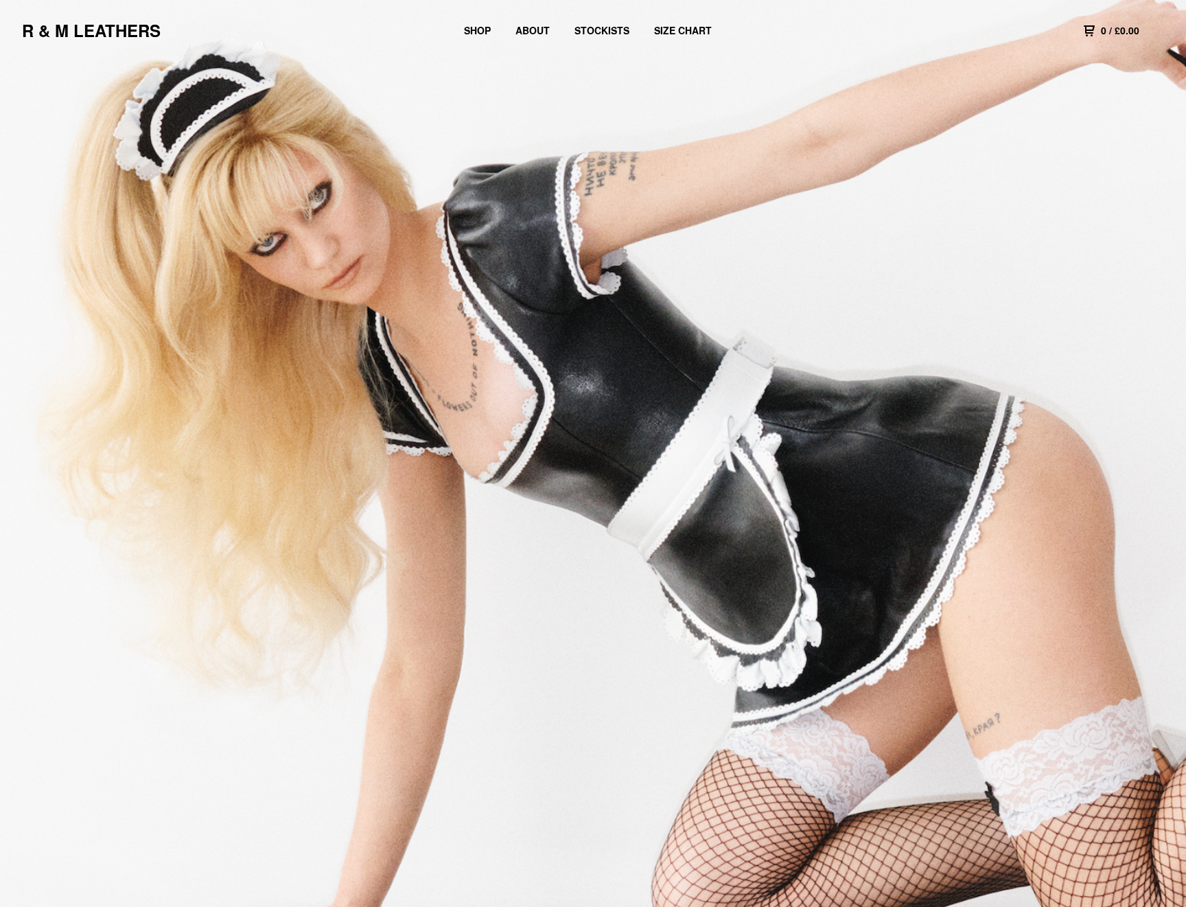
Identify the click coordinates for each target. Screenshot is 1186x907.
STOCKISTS (601, 30)
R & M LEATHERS (91, 30)
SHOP (477, 30)
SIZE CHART (683, 30)
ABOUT (532, 30)
